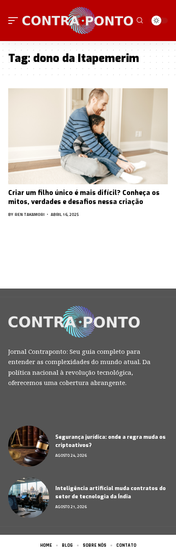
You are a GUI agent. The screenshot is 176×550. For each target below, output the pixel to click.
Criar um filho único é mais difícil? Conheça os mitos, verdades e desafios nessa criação (84, 197)
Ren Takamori (30, 214)
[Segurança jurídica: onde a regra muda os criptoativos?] (28, 446)
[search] (140, 20)
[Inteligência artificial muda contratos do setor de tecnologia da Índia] (28, 497)
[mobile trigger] (15, 20)
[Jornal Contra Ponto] (78, 20)
